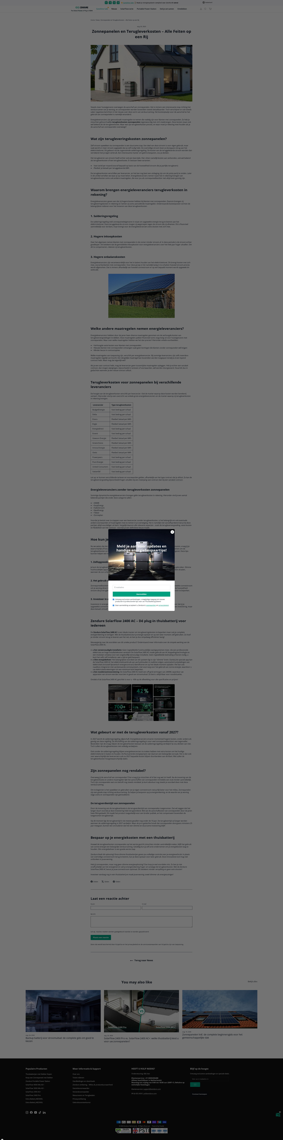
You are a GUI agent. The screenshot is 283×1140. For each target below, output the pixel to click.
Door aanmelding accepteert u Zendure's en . (142, 605)
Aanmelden (141, 594)
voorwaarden (151, 605)
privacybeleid (164, 605)
